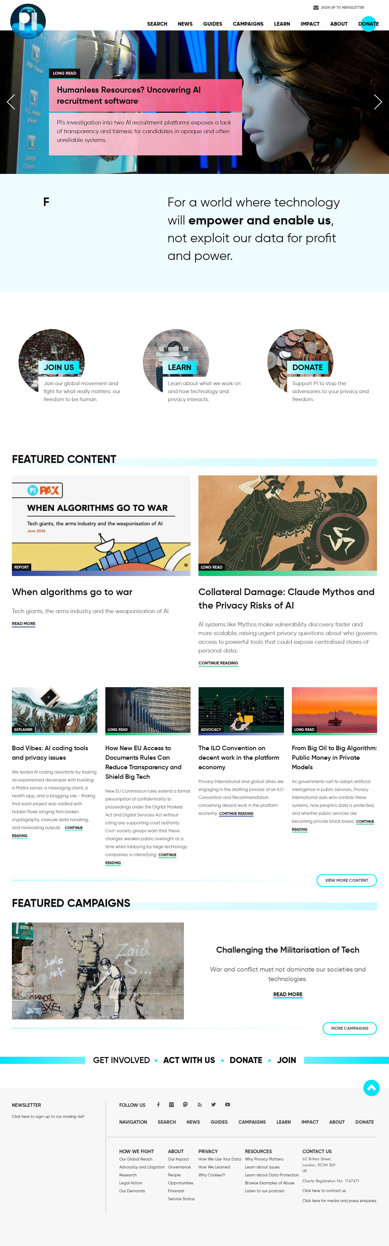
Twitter (213, 1104)
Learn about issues (262, 1167)
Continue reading (218, 663)
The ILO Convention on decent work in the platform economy (238, 757)
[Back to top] (371, 1088)
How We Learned (214, 1167)
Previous (11, 102)
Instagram (171, 1104)
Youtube (227, 1104)
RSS (199, 1104)
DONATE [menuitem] (368, 23)
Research (128, 1175)
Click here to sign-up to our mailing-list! (48, 1116)
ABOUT (337, 1122)
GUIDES (219, 1122)
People (174, 1175)
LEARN (179, 367)
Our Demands (132, 1191)
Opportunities (180, 1183)
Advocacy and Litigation (142, 1167)
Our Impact (178, 1159)
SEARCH (167, 1122)
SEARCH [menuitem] (157, 23)
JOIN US (59, 367)
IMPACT (310, 1122)
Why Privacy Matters (264, 1159)
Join (286, 1060)
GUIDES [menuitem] (212, 23)
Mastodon (185, 1104)
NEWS (193, 1122)
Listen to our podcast (264, 1191)
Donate (246, 1060)
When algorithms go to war (72, 592)
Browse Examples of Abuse (270, 1183)
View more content (346, 880)
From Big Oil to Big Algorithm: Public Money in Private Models (334, 757)
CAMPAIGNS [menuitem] (248, 23)
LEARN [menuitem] (282, 23)
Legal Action (130, 1183)
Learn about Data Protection (272, 1175)
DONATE (307, 367)
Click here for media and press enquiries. (339, 1200)
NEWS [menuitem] (185, 23)
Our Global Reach (135, 1159)
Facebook (157, 1104)
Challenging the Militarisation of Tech (287, 949)
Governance (179, 1167)
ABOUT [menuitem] (339, 23)
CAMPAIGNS (252, 1122)
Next (378, 102)
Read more (23, 623)
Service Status (181, 1198)
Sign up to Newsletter (342, 7)
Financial (176, 1191)
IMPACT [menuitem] (310, 23)
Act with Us (189, 1060)
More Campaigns (349, 1028)
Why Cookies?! (211, 1175)
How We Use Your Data (219, 1159)
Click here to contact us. (324, 1190)
